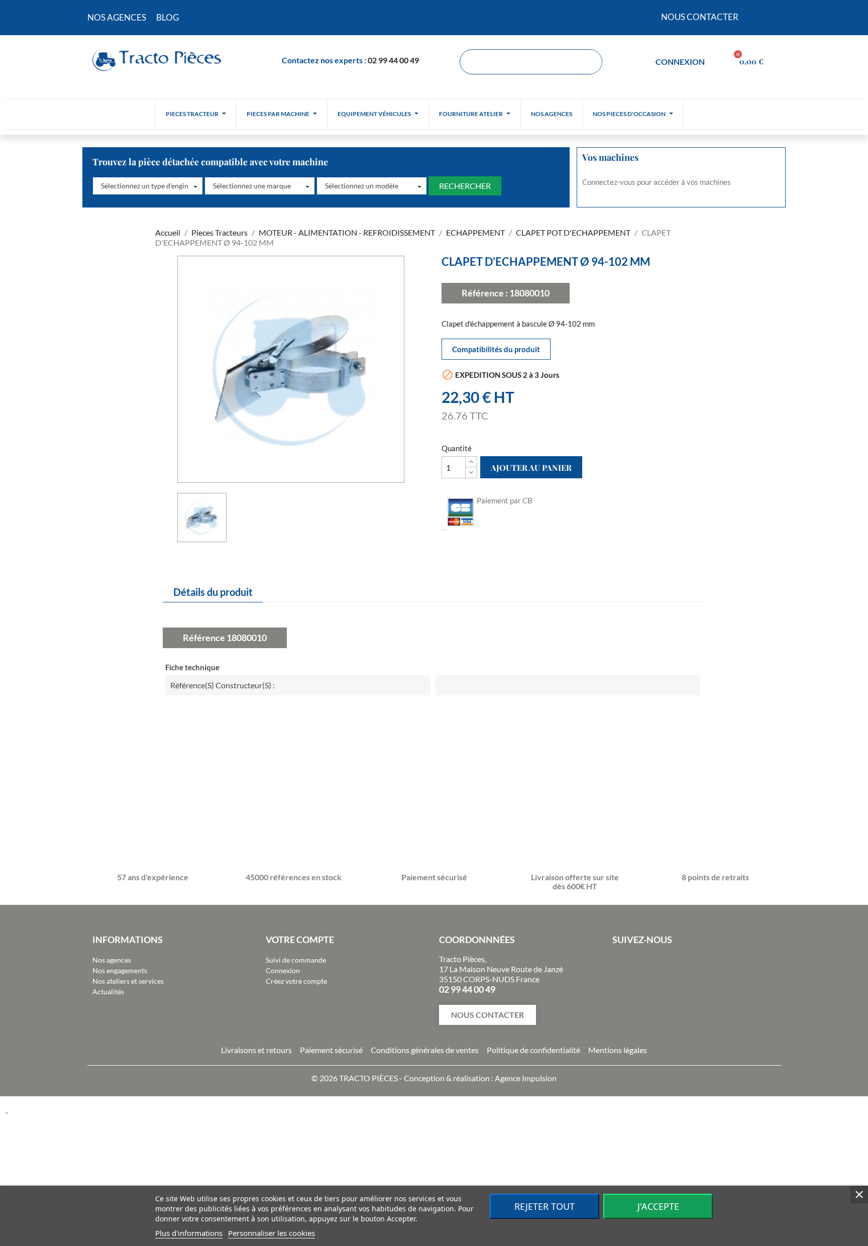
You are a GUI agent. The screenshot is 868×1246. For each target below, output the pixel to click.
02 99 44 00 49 (393, 60)
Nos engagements (119, 970)
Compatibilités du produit (496, 349)
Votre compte (300, 939)
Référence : (485, 293)
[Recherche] (589, 62)
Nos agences (111, 960)
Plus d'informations (189, 1233)
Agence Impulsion (526, 1078)
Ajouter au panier (531, 467)
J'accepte (658, 1206)
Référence (204, 638)
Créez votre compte (296, 981)
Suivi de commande (296, 960)
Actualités (108, 991)
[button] (147, 186)
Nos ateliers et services (128, 981)
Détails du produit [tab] (213, 592)
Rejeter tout (544, 1206)
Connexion (283, 970)
